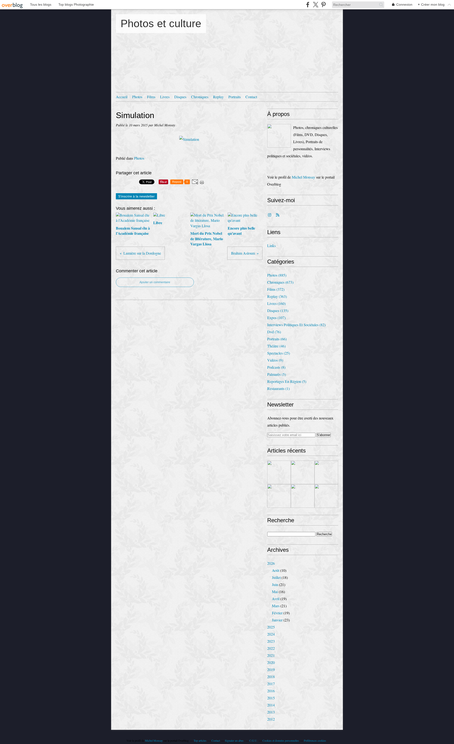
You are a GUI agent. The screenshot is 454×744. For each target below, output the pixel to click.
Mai (275, 591)
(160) (276, 303)
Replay (218, 96)
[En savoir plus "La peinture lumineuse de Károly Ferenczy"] (302, 472)
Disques (180, 96)
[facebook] (308, 4)
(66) (277, 338)
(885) (276, 275)
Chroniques (199, 96)
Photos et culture (161, 23)
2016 (271, 690)
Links (271, 245)
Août (275, 570)
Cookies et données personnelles (280, 740)
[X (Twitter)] (316, 4)
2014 (271, 704)
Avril (275, 598)
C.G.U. (253, 740)
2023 (271, 641)
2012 (271, 719)
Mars (275, 605)
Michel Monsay (303, 177)
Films (151, 96)
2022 (271, 648)
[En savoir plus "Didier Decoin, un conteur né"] (279, 496)
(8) (276, 367)
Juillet (276, 577)
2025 (271, 626)
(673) (280, 282)
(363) (277, 296)
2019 (271, 669)
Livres (165, 96)
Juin (275, 584)
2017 (271, 683)
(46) (276, 345)
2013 (271, 712)
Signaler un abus (234, 740)
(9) (275, 360)
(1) (278, 388)
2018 (271, 676)
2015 (271, 697)
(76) (274, 331)
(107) (276, 317)
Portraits (234, 96)
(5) (276, 374)
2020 (271, 662)
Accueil (121, 96)
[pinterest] (323, 4)
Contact (251, 96)
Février (277, 612)
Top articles (200, 740)
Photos (137, 96)
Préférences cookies (315, 740)
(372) (275, 289)
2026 (271, 563)
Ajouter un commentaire (155, 282)
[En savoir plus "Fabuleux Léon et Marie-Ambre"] (326, 472)
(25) (278, 353)
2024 (271, 634)
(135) (277, 310)
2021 (271, 655)
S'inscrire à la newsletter (136, 196)
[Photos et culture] (279, 136)
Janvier (277, 619)
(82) (296, 324)
